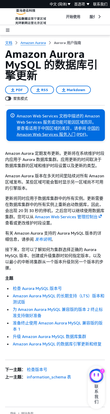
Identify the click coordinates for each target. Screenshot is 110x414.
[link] (67, 42)
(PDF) (81, 134)
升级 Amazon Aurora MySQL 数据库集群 (49, 336)
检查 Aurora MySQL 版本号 (37, 288)
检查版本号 (37, 369)
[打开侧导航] (7, 30)
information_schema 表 (49, 376)
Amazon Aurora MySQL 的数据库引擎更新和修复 (57, 343)
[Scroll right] (99, 17)
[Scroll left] (62, 17)
